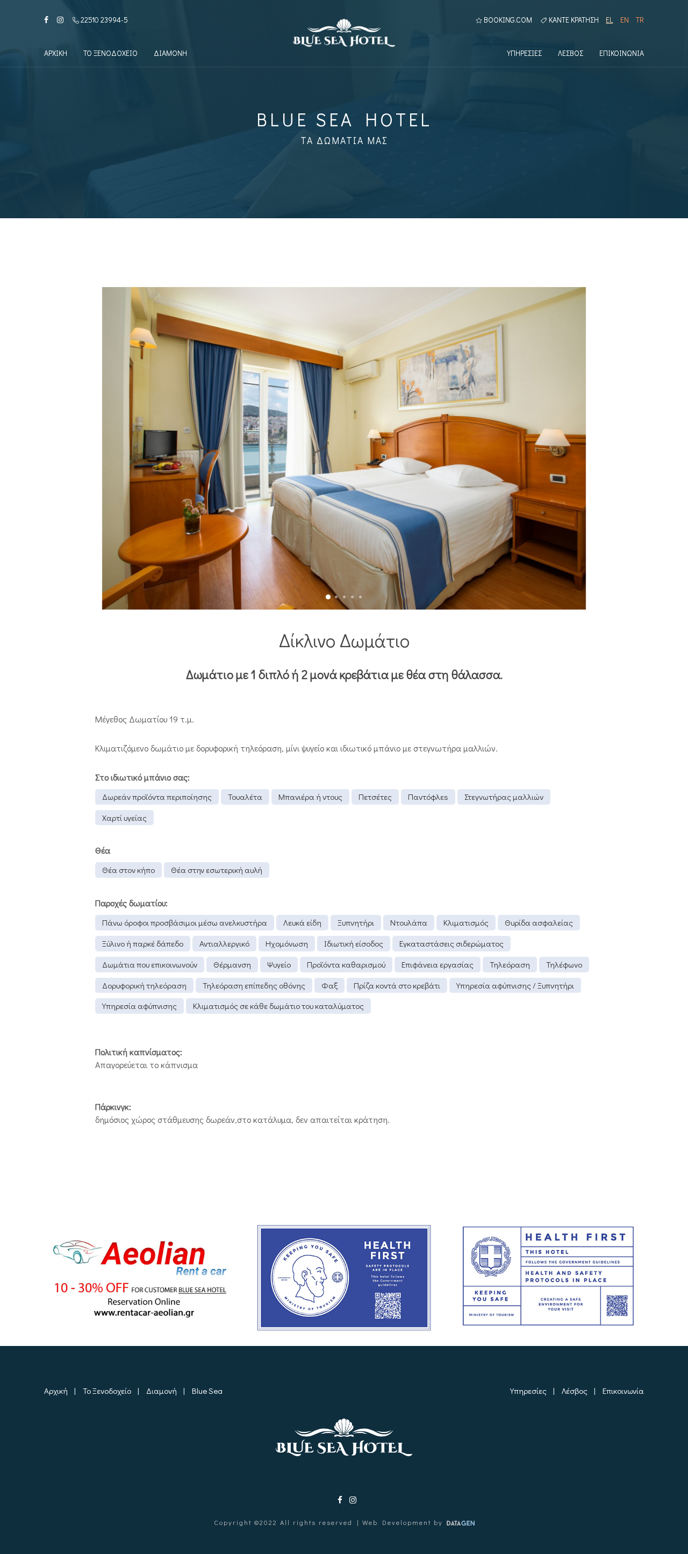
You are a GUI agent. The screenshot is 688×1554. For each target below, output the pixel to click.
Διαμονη (170, 53)
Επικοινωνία (623, 1390)
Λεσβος (570, 53)
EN (624, 20)
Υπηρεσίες (528, 1390)
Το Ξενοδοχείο (107, 1390)
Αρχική (56, 1390)
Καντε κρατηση (573, 20)
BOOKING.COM (507, 20)
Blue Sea (207, 1390)
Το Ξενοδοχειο (110, 53)
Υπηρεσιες (524, 53)
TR (640, 20)
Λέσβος (574, 1390)
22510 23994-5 (103, 20)
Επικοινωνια (621, 53)
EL (609, 20)
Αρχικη (55, 53)
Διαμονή (161, 1390)
